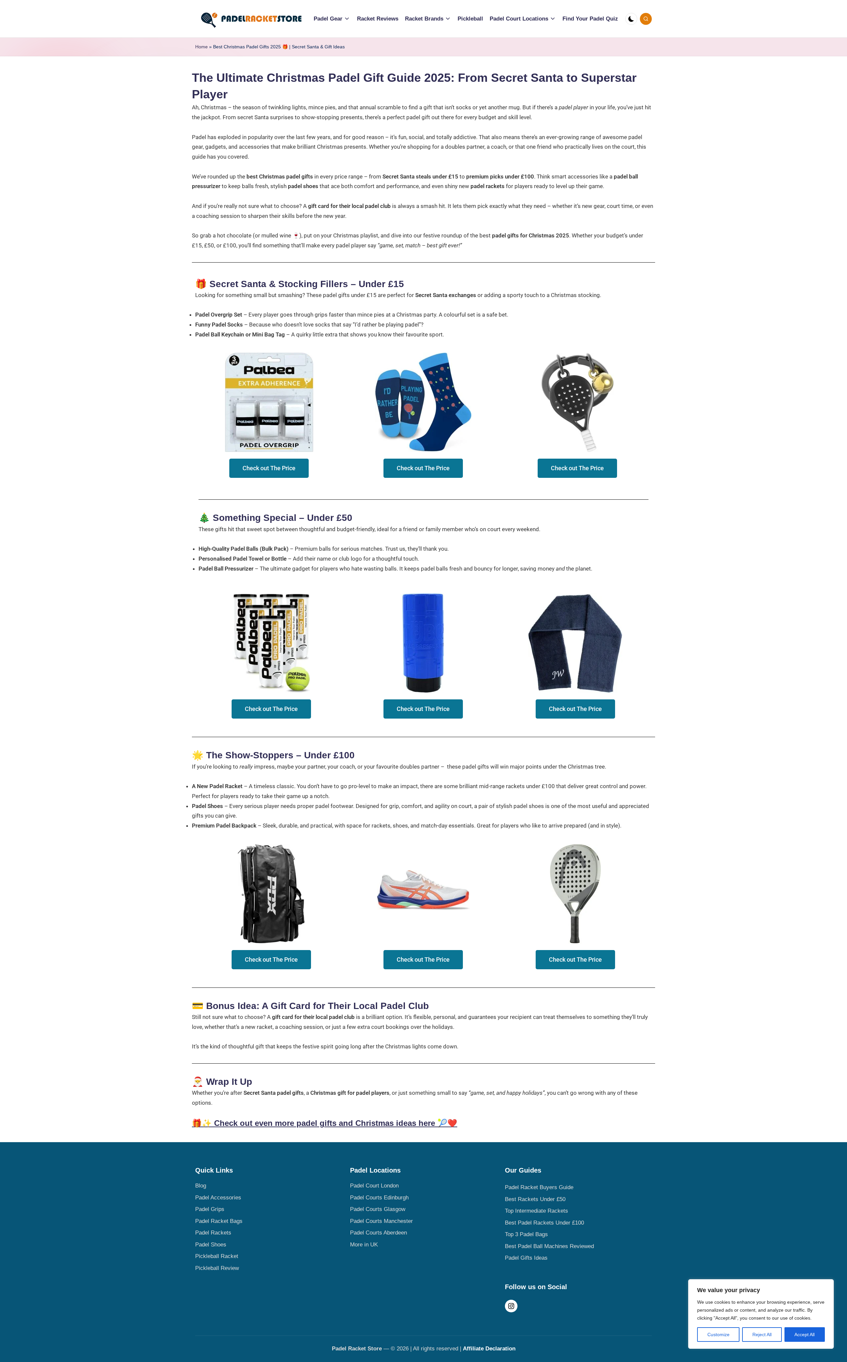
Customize (718, 1334)
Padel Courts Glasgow (377, 1209)
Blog (200, 1186)
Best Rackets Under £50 (535, 1199)
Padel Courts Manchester (381, 1221)
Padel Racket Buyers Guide (539, 1187)
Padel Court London (374, 1186)
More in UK (364, 1244)
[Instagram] (511, 1308)
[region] (761, 1314)
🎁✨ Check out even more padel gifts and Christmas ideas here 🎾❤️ (324, 1123)
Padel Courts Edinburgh (379, 1197)
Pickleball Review (217, 1268)
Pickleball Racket (216, 1256)
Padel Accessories (218, 1197)
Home (201, 46)
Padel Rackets (213, 1233)
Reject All (762, 1334)
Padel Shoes (210, 1244)
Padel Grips (209, 1209)
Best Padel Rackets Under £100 (544, 1223)
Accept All (804, 1334)
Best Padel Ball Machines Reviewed (549, 1246)
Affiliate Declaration (489, 1348)
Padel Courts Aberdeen (378, 1233)
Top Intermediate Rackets (536, 1211)
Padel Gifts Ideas (526, 1258)
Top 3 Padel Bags (526, 1234)
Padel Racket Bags (219, 1221)
